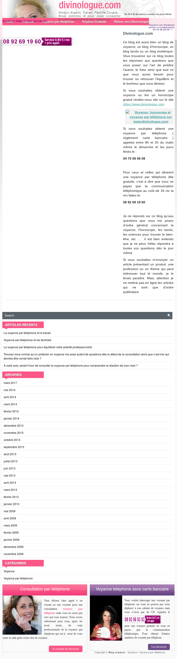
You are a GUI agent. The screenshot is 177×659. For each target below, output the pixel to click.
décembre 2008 (14, 547)
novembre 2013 (14, 433)
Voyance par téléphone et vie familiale (27, 340)
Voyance (9, 571)
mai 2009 (9, 511)
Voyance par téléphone (18, 578)
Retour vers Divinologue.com (135, 21)
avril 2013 (10, 482)
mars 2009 (10, 525)
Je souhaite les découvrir (65, 648)
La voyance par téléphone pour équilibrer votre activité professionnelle (48, 347)
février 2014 (11, 411)
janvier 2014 (11, 418)
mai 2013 (9, 475)
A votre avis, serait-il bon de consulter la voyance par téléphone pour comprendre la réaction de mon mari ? (71, 365)
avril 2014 (10, 397)
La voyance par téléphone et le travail (27, 333)
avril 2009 (10, 518)
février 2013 (11, 497)
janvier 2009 (11, 539)
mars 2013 (10, 490)
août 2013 (10, 454)
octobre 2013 (12, 440)
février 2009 (11, 532)
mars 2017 (10, 383)
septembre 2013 (14, 447)
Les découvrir (158, 646)
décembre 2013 (14, 425)
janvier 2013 (11, 504)
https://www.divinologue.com (143, 104)
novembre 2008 (14, 554)
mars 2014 (10, 404)
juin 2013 (9, 468)
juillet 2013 (11, 461)
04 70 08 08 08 (161, 29)
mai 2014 (9, 390)
